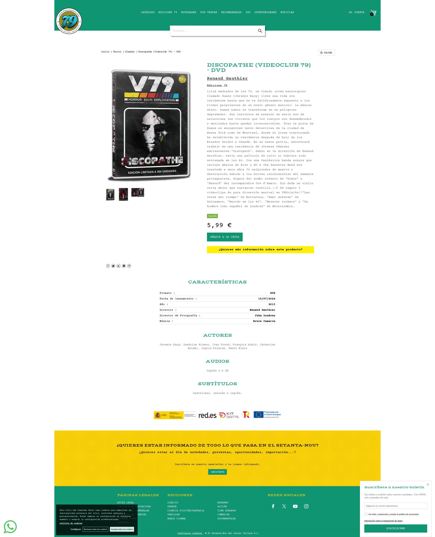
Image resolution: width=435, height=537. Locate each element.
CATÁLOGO (148, 12)
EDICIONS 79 (168, 12)
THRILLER (173, 514)
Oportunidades (266, 12)
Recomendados (231, 12)
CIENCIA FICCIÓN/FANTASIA (185, 510)
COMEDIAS (224, 514)
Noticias (287, 12)
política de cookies (71, 523)
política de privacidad (409, 514)
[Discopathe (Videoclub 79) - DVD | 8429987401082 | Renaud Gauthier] (152, 123)
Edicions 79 (217, 85)
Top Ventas (208, 12)
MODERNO (223, 502)
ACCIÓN (222, 506)
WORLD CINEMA (176, 518)
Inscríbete (217, 472)
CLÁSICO (172, 502)
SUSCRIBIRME (395, 528)
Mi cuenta (356, 12)
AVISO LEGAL (125, 502)
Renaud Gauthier (227, 78)
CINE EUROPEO (227, 510)
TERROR (172, 506)
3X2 (248, 12)
